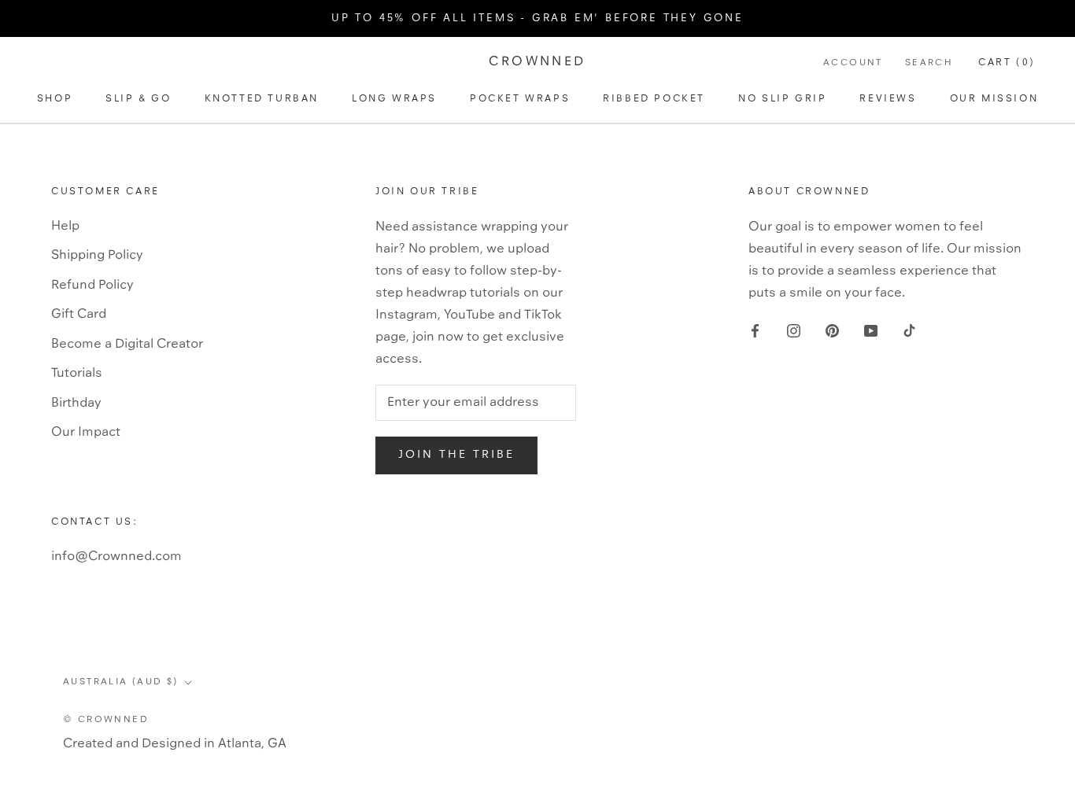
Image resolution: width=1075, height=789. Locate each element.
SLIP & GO (138, 99)
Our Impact (85, 432)
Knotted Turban (262, 99)
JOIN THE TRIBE (456, 455)
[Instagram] (793, 331)
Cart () (1007, 62)
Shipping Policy (97, 255)
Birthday (76, 403)
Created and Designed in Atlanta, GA (174, 743)
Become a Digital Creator (127, 344)
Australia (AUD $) (121, 682)
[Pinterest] (832, 331)
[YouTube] (870, 331)
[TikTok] (909, 331)
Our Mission (994, 99)
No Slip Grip (782, 99)
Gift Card (78, 314)
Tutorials (76, 373)
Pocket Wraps (520, 99)
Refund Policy (92, 285)
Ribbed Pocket (654, 99)
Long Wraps (394, 99)
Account (853, 63)
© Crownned (106, 719)
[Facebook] (755, 331)
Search (929, 63)
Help (65, 226)
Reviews (887, 99)
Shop (54, 99)
